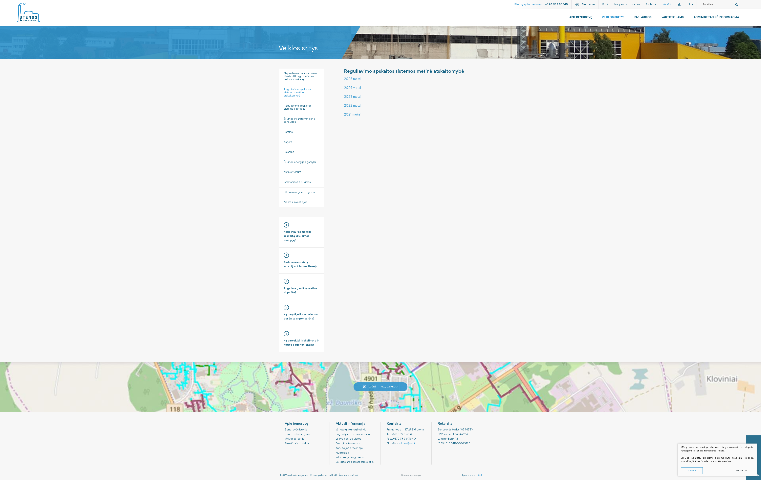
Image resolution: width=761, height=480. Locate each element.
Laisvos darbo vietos (348, 438)
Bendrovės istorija (296, 429)
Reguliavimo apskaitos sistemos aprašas (298, 107)
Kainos (636, 4)
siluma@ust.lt (407, 443)
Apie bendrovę (580, 17)
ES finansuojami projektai (299, 192)
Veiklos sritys (613, 17)
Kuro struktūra (292, 172)
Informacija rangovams (350, 457)
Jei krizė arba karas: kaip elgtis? (355, 462)
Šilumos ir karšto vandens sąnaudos (299, 120)
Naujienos (620, 4)
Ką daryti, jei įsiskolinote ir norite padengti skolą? (301, 342)
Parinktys (741, 471)
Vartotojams (673, 17)
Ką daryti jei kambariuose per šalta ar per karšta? (301, 316)
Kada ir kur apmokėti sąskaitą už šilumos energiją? (297, 236)
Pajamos (289, 152)
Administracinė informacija (716, 17)
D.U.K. (605, 4)
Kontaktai (651, 4)
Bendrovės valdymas (298, 434)
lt (689, 4)
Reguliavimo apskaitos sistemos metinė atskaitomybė (298, 92)
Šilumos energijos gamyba (300, 162)
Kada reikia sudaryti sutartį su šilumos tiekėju (300, 264)
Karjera (288, 142)
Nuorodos (342, 452)
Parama (288, 132)
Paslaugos (643, 17)
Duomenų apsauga (411, 475)
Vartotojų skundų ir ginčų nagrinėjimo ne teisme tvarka (353, 432)
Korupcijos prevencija (349, 448)
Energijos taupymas (348, 443)
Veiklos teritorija (294, 438)
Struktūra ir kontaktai (297, 443)
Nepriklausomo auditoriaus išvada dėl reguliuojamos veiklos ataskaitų (300, 76)
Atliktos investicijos (295, 202)
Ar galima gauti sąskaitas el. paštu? (300, 290)
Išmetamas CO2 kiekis (297, 182)
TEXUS (478, 475)
